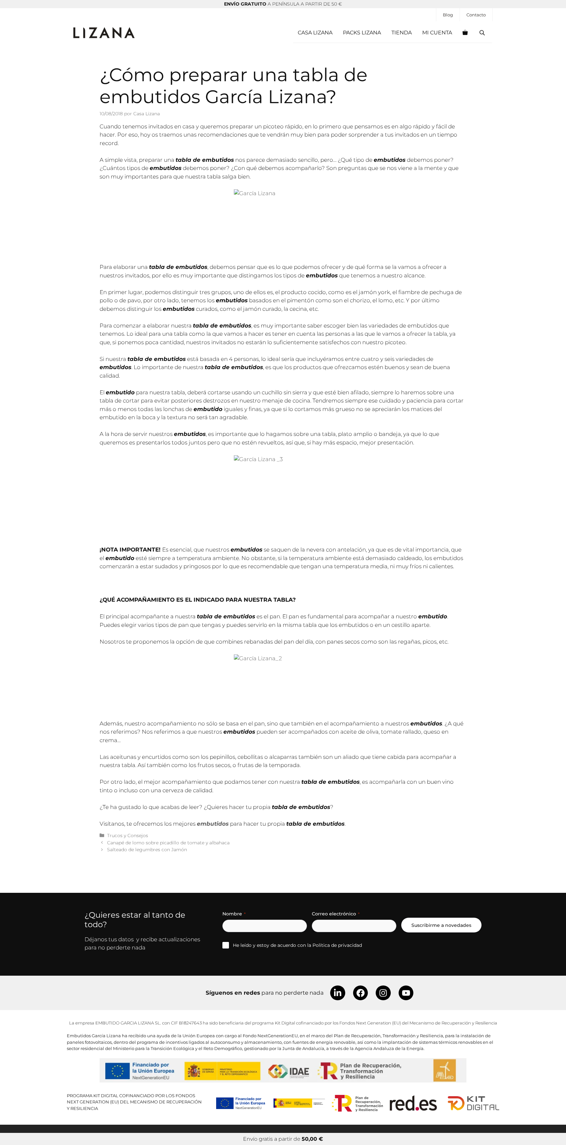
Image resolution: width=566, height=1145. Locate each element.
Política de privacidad (337, 945)
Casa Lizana (315, 32)
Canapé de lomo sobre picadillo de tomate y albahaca (168, 843)
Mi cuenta (437, 32)
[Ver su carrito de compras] (465, 33)
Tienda (401, 32)
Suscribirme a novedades (441, 925)
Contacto (476, 14)
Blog (448, 14)
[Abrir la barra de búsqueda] (483, 33)
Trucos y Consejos (127, 835)
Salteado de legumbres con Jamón (147, 850)
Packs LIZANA (362, 32)
